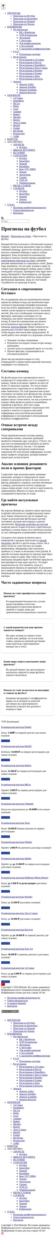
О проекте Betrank (16, 1003)
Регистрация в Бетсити (31, 79)
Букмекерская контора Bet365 (16, 746)
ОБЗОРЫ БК (13, 95)
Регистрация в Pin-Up (30, 62)
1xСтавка (18, 98)
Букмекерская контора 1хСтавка (17, 968)
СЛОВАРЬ (18, 188)
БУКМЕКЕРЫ (14, 27)
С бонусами (25, 40)
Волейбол (24, 166)
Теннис (23, 172)
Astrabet (17, 111)
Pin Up (16, 103)
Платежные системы (29, 54)
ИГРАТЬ (5, 741)
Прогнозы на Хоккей (24, 21)
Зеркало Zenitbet (27, 87)
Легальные (24, 37)
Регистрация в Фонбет (30, 70)
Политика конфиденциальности (29, 207)
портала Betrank (19, 327)
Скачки (23, 177)
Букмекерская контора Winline (16, 842)
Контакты (18, 213)
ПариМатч (18, 100)
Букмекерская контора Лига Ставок (19, 913)
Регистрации (19, 57)
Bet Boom (18, 131)
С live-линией (26, 46)
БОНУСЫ (12, 139)
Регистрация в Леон (29, 76)
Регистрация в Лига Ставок (33, 68)
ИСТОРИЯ (19, 152)
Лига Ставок (19, 122)
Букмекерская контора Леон (15, 823)
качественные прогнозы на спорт (18, 260)
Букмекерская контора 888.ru (16, 784)
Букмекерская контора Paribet (16, 727)
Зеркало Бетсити (27, 92)
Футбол (23, 147)
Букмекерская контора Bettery (16, 765)
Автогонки (25, 174)
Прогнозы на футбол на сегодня (31, 524)
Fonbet (16, 128)
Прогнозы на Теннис (24, 24)
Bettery (16, 114)
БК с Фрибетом (27, 32)
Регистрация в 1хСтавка (31, 59)
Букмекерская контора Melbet (16, 858)
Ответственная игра (23, 210)
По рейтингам (20, 29)
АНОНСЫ (18, 144)
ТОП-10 (23, 180)
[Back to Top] (2, 1233)
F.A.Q (16, 51)
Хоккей (23, 163)
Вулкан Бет (19, 133)
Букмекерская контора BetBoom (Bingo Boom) (24, 877)
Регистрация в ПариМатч (32, 65)
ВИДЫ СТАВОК (22, 185)
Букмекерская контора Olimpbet (17, 803)
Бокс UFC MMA (27, 169)
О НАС (11, 204)
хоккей (42, 540)
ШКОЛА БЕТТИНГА (24, 150)
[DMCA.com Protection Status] (10, 1012)
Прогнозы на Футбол (24, 16)
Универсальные (27, 183)
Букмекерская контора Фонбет (16, 897)
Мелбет (17, 117)
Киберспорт (25, 202)
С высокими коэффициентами (34, 48)
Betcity (16, 120)
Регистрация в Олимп (30, 73)
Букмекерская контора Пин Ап (17, 949)
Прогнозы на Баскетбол (25, 18)
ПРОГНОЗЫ (13, 13)
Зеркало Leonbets (28, 90)
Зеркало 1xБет (26, 84)
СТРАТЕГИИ (20, 155)
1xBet (16, 136)
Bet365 (16, 125)
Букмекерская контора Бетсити (17, 929)
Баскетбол (24, 161)
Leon (15, 109)
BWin (16, 106)
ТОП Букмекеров (28, 35)
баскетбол (6, 543)
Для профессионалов (30, 43)
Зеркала (17, 81)
